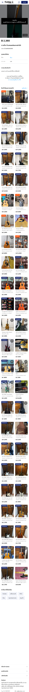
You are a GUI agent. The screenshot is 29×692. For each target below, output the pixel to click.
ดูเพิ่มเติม (24, 88)
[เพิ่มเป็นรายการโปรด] (12, 92)
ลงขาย (24, 2)
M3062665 (10, 48)
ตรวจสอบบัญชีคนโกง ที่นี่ (14, 79)
